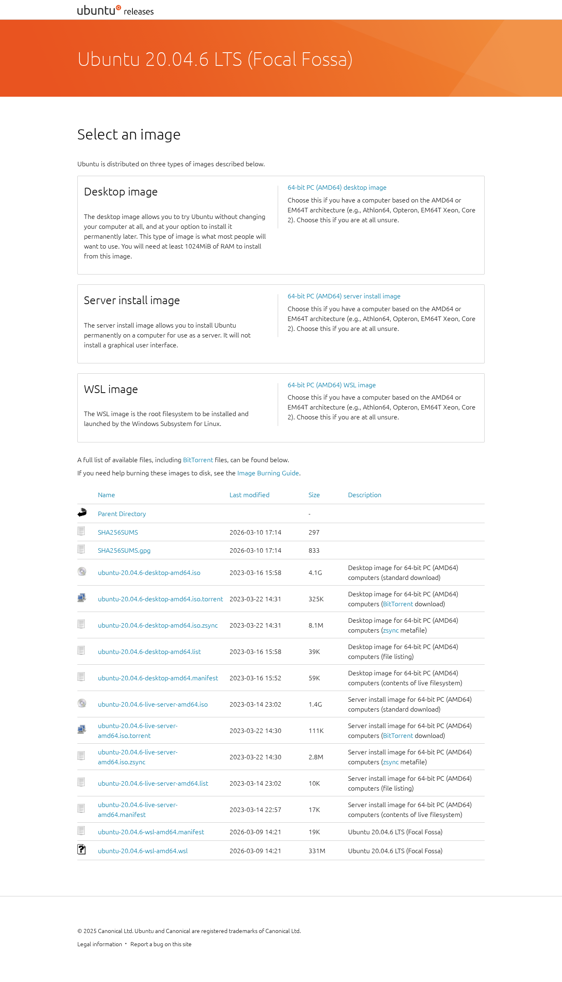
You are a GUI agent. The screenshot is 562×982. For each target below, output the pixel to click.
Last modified (249, 494)
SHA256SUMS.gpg (124, 550)
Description (364, 494)
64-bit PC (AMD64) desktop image (337, 187)
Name (106, 494)
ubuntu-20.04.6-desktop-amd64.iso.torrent (160, 599)
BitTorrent (198, 459)
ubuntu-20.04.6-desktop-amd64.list (149, 651)
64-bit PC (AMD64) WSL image (332, 385)
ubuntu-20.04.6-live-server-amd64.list (153, 783)
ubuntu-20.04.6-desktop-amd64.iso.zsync (158, 625)
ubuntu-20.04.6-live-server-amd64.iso (153, 704)
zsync (391, 630)
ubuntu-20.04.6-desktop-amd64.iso (149, 572)
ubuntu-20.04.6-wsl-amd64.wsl (143, 850)
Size (314, 494)
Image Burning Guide (268, 473)
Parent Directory (122, 513)
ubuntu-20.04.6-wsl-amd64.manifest (151, 831)
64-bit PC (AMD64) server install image (344, 296)
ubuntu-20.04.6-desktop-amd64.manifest (158, 678)
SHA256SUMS (118, 532)
